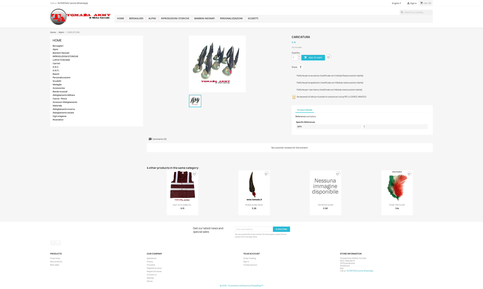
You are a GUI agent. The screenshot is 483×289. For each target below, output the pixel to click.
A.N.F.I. (56, 70)
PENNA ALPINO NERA (254, 205)
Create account (250, 265)
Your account (251, 253)
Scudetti (253, 18)
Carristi (56, 63)
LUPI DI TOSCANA (61, 60)
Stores (150, 281)
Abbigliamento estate (63, 112)
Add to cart (313, 57)
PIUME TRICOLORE (397, 205)
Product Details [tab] (304, 110)
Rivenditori (58, 119)
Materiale (57, 105)
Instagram (58, 242)
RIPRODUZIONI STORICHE (175, 18)
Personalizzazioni (231, 18)
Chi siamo (151, 265)
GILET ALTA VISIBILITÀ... (182, 205)
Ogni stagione (59, 116)
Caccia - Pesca (60, 98)
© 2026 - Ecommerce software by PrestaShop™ (241, 285)
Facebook (52, 242)
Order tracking (249, 258)
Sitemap (150, 278)
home (120, 18)
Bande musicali (60, 91)
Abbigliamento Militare (64, 95)
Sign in (246, 261)
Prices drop (55, 258)
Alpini (152, 18)
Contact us (151, 274)
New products (56, 261)
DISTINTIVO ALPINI (325, 205)
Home (57, 40)
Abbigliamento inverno (64, 109)
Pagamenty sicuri (154, 268)
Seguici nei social (154, 271)
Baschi (56, 74)
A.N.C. (56, 67)
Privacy (150, 261)
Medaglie (57, 84)
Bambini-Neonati (204, 18)
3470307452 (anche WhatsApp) (73, 3)
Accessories (59, 88)
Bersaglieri (136, 18)
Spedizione (151, 258)
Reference (300, 116)
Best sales (54, 265)
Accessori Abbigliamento (65, 102)
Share (300, 66)
